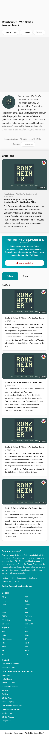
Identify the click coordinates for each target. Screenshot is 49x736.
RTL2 (4, 609)
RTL (3, 601)
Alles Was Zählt (8, 667)
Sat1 (26, 601)
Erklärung (33, 578)
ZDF (26, 597)
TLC (3, 631)
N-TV (4, 635)
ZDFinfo (28, 620)
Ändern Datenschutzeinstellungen (17, 586)
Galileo (5, 694)
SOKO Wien (7, 698)
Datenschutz (7, 581)
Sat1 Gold (29, 624)
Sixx (26, 612)
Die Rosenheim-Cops (11, 709)
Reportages (28, 144)
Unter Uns (6, 675)
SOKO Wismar (8, 717)
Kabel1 (27, 605)
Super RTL (6, 628)
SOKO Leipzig (8, 702)
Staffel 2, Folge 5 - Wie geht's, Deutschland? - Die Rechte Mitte (20, 201)
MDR (27, 643)
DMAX (4, 616)
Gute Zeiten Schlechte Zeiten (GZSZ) (17, 671)
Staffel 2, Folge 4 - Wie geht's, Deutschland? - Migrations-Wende (24, 318)
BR (26, 639)
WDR (4, 654)
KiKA (26, 635)
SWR (27, 650)
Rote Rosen (7, 679)
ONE (26, 654)
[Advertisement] (24, 64)
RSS (17, 581)
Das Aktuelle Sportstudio (12, 706)
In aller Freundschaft (10, 686)
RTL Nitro (6, 620)
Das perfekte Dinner (10, 664)
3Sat (4, 612)
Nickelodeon (7, 639)
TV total (5, 690)
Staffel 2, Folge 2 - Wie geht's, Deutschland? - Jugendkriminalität (24, 447)
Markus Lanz (7, 713)
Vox (26, 609)
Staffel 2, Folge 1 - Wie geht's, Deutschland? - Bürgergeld (24, 508)
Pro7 (4, 605)
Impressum (21, 578)
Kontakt (5, 578)
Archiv (26, 276)
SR (3, 650)
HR (3, 643)
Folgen (10, 276)
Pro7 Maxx (29, 616)
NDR (4, 647)
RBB (26, 647)
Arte (26, 631)
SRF (26, 628)
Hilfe (13, 578)
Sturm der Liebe (8, 683)
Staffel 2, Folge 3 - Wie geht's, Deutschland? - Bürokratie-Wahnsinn (24, 382)
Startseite (8, 733)
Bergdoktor (6, 721)
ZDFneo (5, 624)
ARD (4, 597)
